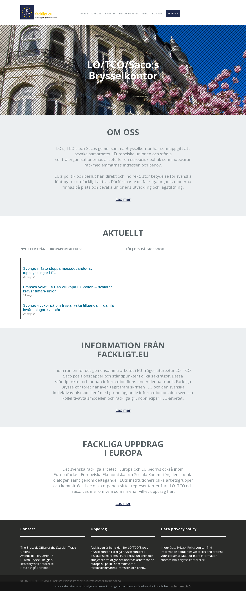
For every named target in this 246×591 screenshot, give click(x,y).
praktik (110, 13)
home (84, 13)
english (173, 13)
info (145, 13)
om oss (96, 13)
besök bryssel (129, 13)
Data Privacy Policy (182, 548)
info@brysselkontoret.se (37, 564)
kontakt (158, 13)
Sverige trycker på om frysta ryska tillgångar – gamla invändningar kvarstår (68, 307)
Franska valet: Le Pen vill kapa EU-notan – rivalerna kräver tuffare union (68, 289)
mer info (185, 586)
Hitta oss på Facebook (35, 568)
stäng (174, 586)
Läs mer (123, 199)
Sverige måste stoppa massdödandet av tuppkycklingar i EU (58, 270)
